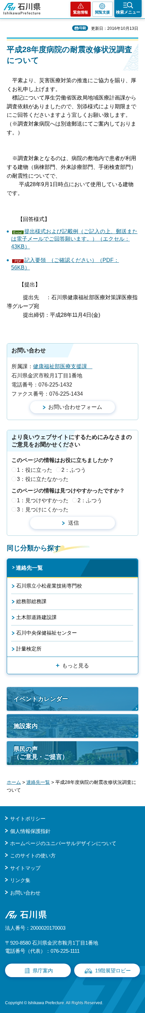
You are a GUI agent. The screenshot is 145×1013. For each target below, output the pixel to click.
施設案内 (25, 726)
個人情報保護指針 (30, 831)
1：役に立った (34, 470)
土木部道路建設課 (36, 617)
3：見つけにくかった (42, 509)
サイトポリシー (28, 818)
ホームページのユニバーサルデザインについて (63, 843)
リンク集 (20, 880)
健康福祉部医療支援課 (62, 366)
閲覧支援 (102, 12)
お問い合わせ (25, 893)
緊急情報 (80, 12)
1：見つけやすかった (42, 500)
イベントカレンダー (40, 699)
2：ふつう (73, 470)
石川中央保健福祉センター (46, 633)
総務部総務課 (31, 601)
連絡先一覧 (29, 568)
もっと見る (75, 665)
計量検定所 (28, 649)
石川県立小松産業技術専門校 (49, 586)
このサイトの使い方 (33, 855)
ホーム (14, 782)
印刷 (82, 28)
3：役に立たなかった (42, 479)
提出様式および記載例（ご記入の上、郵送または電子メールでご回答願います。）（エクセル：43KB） (74, 238)
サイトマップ (25, 868)
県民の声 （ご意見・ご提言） (40, 753)
